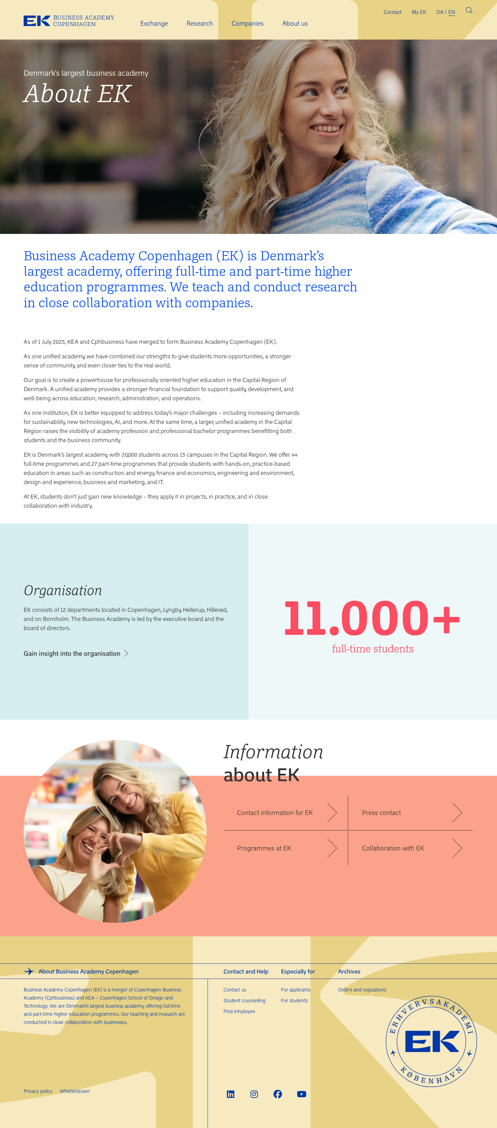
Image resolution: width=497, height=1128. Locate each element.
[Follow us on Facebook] (278, 1094)
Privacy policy (38, 1091)
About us (295, 23)
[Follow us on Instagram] (254, 1094)
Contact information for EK (275, 812)
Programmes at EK (264, 848)
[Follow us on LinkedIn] (230, 1094)
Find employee (239, 1011)
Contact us (234, 989)
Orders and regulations (362, 989)
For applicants (295, 989)
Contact (393, 11)
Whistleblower (75, 1091)
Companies (248, 23)
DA (440, 11)
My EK (419, 11)
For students (294, 1000)
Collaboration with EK (393, 848)
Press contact (381, 812)
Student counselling (244, 1000)
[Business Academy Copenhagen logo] (74, 19)
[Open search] (469, 12)
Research (200, 23)
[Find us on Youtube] (301, 1094)
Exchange (154, 23)
